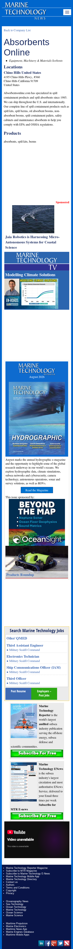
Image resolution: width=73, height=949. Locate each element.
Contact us (12, 882)
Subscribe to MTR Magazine (21, 870)
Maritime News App (16, 929)
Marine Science (14, 915)
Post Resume (18, 691)
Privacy (10, 893)
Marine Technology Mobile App (22, 876)
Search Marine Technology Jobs (37, 630)
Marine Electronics (16, 926)
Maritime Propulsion (17, 923)
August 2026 (37, 377)
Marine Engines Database (20, 931)
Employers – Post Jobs (44, 693)
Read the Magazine (36, 490)
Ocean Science (14, 912)
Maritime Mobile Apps (17, 934)
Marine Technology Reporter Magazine (27, 868)
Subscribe (37, 753)
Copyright (11, 890)
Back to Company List (17, 30)
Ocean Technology (16, 907)
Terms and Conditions (18, 887)
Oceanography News (17, 901)
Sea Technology (14, 904)
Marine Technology (16, 909)
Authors (10, 884)
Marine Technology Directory (21, 879)
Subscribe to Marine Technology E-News (28, 873)
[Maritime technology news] (25, 14)
